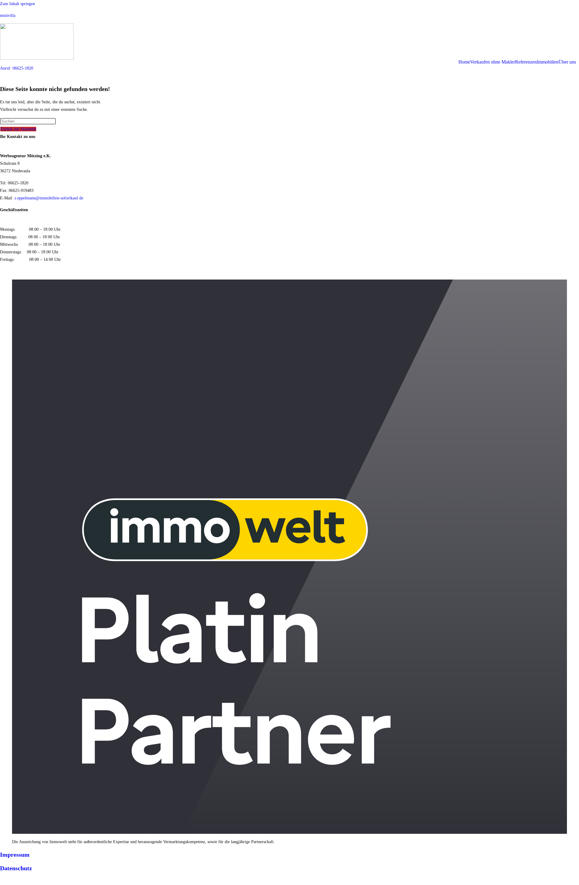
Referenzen (526, 62)
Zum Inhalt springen (17, 4)
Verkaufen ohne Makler (492, 62)
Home (464, 62)
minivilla (7, 15)
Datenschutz (16, 868)
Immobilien (547, 62)
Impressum (15, 854)
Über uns (567, 62)
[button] (568, 62)
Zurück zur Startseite (18, 129)
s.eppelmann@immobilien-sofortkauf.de (48, 198)
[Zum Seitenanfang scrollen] (1, 881)
